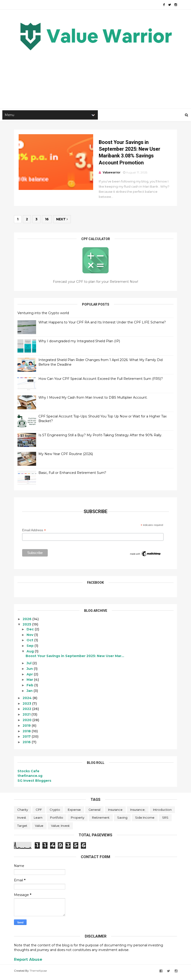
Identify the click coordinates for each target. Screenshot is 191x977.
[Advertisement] (95, 69)
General (94, 809)
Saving (122, 817)
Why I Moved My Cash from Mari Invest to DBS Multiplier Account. (92, 397)
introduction (162, 809)
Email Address (34, 530)
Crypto (55, 809)
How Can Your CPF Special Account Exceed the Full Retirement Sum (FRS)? (100, 379)
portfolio (56, 817)
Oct (30, 640)
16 (47, 219)
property (77, 817)
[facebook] (164, 5)
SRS (165, 817)
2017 (27, 736)
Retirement (100, 817)
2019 (27, 725)
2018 (27, 731)
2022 (27, 709)
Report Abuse (28, 959)
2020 (27, 720)
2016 (27, 742)
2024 (28, 698)
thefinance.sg (29, 776)
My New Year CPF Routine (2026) (65, 454)
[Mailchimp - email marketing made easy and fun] (145, 556)
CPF (39, 809)
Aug (31, 651)
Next (61, 219)
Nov (30, 635)
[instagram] (175, 5)
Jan (30, 691)
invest (21, 817)
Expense (74, 809)
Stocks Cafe (28, 771)
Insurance (115, 809)
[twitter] (169, 5)
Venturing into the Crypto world (43, 313)
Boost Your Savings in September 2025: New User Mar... (75, 656)
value (39, 825)
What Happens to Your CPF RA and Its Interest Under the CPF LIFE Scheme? (102, 322)
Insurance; (137, 809)
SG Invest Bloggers (34, 780)
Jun (30, 669)
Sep (30, 646)
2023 (27, 703)
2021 (27, 714)
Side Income (144, 817)
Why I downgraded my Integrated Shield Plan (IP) (79, 341)
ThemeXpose (38, 970)
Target (22, 825)
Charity (22, 809)
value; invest (60, 825)
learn (38, 817)
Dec (31, 629)
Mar (30, 679)
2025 (27, 624)
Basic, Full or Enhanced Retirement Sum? (72, 473)
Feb (30, 685)
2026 (27, 619)
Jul (29, 663)
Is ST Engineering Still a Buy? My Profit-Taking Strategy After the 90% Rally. (100, 435)
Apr (30, 674)
